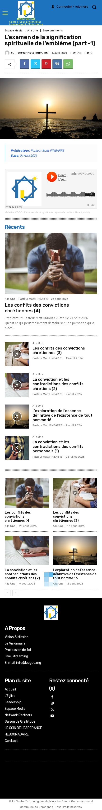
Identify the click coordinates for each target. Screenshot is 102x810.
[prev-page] (8, 593)
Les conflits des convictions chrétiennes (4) (37, 308)
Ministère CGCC (13, 212)
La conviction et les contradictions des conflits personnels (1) (57, 446)
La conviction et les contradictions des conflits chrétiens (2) (57, 384)
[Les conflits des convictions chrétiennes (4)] (51, 263)
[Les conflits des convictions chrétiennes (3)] (17, 354)
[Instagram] (52, 703)
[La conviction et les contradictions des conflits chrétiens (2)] (17, 385)
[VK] (57, 64)
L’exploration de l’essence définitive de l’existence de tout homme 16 (62, 415)
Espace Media (14, 30)
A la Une (32, 30)
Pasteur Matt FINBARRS (32, 52)
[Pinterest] (46, 64)
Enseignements (53, 30)
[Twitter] (35, 64)
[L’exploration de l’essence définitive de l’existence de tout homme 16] (17, 417)
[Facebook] (24, 64)
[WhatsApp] (68, 64)
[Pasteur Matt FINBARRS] (8, 52)
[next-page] (15, 593)
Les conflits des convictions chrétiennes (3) (58, 350)
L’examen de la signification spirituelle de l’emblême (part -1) (57, 212)
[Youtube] (52, 716)
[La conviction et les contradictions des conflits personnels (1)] (17, 448)
